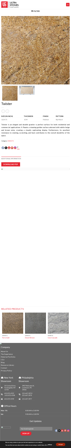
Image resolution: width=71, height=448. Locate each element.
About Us (4, 351)
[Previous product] (7, 111)
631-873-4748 (10, 395)
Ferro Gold (5, 338)
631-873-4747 (9, 393)
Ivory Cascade (52, 338)
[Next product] (3, 111)
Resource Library (7, 365)
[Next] (66, 50)
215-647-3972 (27, 393)
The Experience (7, 354)
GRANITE (11, 141)
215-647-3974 (27, 395)
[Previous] (4, 50)
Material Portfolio (8, 357)
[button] (68, 4)
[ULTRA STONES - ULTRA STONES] (10, 4)
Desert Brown (30, 338)
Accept (61, 444)
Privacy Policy (6, 371)
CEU (2, 360)
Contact (4, 368)
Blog (3, 362)
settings (50, 444)
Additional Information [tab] (11, 158)
